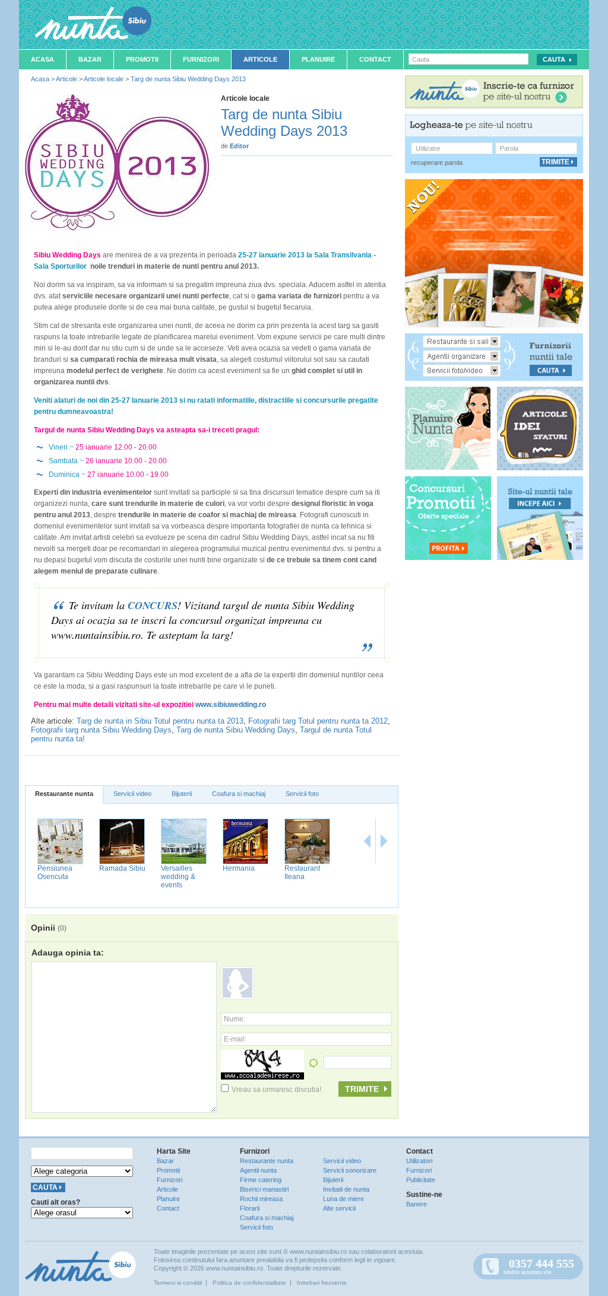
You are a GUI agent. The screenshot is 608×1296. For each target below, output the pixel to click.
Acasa (42, 59)
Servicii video (132, 793)
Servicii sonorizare (349, 1170)
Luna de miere (343, 1198)
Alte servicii (339, 1208)
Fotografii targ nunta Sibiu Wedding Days (101, 729)
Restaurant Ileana (302, 872)
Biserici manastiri (264, 1189)
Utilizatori (419, 1160)
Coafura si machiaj (238, 793)
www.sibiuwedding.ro (230, 704)
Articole (260, 59)
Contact (375, 59)
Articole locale (104, 78)
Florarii (249, 1208)
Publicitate (420, 1179)
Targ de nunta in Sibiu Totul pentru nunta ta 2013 (160, 721)
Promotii (142, 59)
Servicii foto (302, 793)
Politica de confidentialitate (249, 1282)
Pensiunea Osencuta (54, 872)
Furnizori (201, 59)
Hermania (239, 868)
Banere (416, 1204)
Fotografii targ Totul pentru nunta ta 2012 (318, 721)
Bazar (90, 59)
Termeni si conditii (178, 1282)
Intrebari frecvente (322, 1282)
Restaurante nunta (64, 793)
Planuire (318, 59)
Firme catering (260, 1179)
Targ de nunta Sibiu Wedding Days (235, 729)
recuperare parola (437, 162)
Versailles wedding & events (178, 876)
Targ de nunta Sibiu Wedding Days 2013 (188, 78)
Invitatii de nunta (346, 1189)
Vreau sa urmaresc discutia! (276, 1089)
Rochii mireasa (261, 1198)
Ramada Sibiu (122, 868)
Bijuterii (182, 793)
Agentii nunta (258, 1170)
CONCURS (153, 605)
